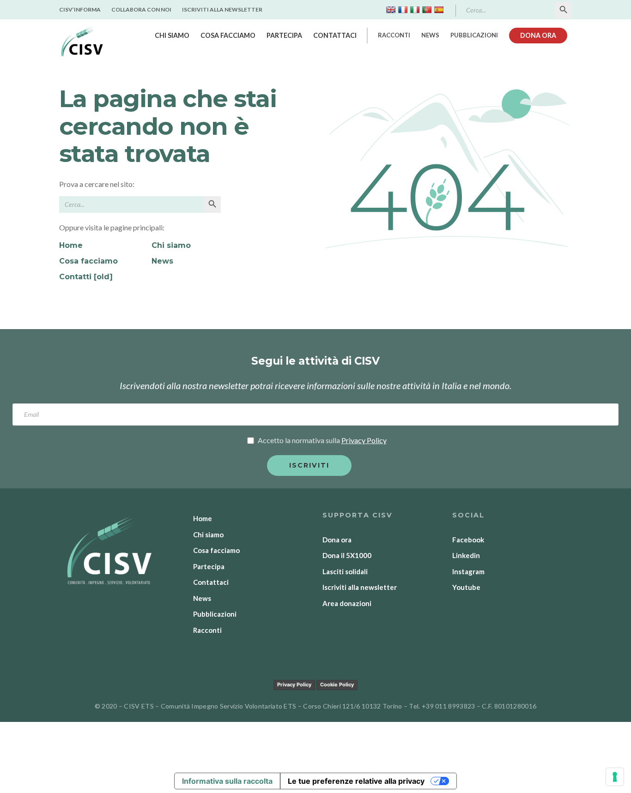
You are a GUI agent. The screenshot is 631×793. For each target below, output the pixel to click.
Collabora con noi (141, 9)
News (430, 35)
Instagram (468, 571)
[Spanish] (438, 9)
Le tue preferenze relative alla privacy (356, 781)
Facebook (468, 539)
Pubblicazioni (474, 35)
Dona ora (538, 35)
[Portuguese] (426, 9)
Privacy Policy (294, 684)
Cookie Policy (337, 684)
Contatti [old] (86, 276)
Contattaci (335, 35)
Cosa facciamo (227, 35)
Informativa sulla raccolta (227, 781)
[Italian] (414, 9)
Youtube (466, 587)
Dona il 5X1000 (346, 555)
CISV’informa (80, 9)
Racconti (394, 35)
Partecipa (284, 35)
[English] (390, 9)
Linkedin (466, 555)
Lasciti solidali (345, 571)
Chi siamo (172, 35)
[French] (402, 9)
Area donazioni (346, 603)
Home (71, 245)
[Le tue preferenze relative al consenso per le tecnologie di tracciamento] (615, 777)
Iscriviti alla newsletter (222, 9)
